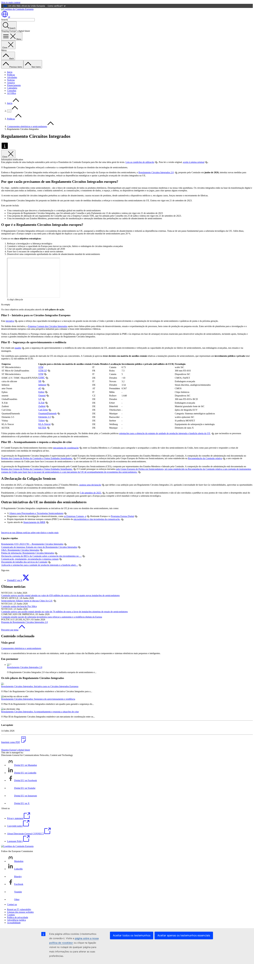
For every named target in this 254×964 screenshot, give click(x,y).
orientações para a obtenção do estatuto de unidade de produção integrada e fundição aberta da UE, (165, 433)
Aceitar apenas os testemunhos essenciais (183, 935)
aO (39, 388)
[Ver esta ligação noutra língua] (156, 162)
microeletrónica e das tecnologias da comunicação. (96, 519)
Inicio (9, 72)
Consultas (11, 90)
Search (4, 19)
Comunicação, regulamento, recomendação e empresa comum (30, 559)
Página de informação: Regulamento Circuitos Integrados (27, 553)
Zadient (41, 406)
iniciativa (10, 321)
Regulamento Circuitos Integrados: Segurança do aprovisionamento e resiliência (38, 699)
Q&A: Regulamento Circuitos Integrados (20, 550)
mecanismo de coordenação (66, 448)
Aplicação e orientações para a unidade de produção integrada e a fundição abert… (39, 565)
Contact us (12, 904)
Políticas (11, 74)
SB (39, 381)
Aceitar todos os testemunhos (131, 935)
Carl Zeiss (43, 409)
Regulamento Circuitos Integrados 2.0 (24, 667)
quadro (18, 348)
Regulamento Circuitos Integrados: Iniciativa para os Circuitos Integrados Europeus (39, 686)
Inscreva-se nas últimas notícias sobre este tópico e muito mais (30, 532)
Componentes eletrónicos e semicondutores (27, 126)
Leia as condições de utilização (140, 162)
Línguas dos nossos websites (20, 912)
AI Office (11, 93)
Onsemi (42, 395)
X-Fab (41, 402)
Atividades (12, 77)
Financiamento (14, 85)
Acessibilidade (14, 922)
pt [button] (9, 17)
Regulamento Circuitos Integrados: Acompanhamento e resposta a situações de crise (40, 711)
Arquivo (11, 82)
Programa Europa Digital (122, 516)
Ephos (41, 392)
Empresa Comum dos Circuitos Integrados (47, 326)
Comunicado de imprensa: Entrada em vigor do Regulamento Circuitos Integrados (39, 547)
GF (39, 399)
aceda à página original (193, 162)
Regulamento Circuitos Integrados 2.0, (156, 172)
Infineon (42, 384)
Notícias (11, 80)
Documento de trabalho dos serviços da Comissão (24, 562)
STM (40, 367)
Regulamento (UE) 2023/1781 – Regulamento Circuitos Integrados (32, 544)
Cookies (11, 914)
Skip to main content (10, 2)
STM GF (42, 370)
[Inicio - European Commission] (17, 9)
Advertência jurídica (16, 920)
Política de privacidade (17, 917)
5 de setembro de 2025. (91, 492)
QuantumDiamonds (47, 413)
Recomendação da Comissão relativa (205, 458)
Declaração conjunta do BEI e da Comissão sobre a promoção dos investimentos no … (41, 556)
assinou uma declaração (90, 485)
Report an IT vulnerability (19, 909)
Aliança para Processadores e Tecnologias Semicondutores (36, 513)
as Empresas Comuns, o (75, 516)
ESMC (41, 377)
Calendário (12, 88)
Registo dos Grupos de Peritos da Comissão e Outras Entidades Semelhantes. (37, 458)
